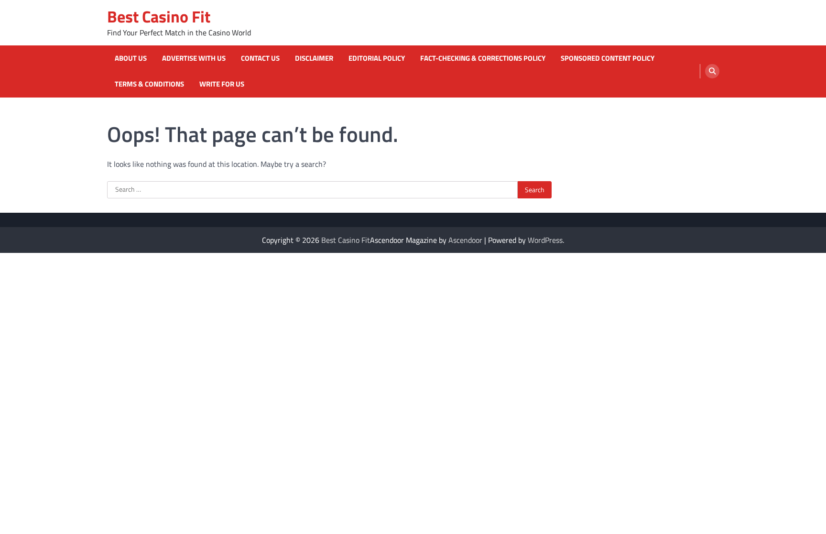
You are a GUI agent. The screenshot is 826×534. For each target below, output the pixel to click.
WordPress (545, 240)
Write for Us (221, 84)
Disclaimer (314, 58)
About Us (131, 58)
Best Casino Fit (158, 16)
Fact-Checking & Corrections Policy (482, 58)
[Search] (712, 71)
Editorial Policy (376, 58)
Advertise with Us (194, 58)
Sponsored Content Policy (607, 58)
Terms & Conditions (149, 84)
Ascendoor (465, 240)
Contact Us (260, 58)
